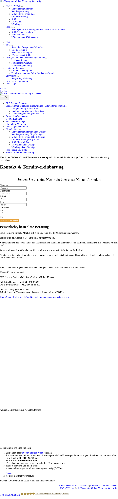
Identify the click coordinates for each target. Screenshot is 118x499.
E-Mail (3, 196)
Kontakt (3, 91)
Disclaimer (84, 485)
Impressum (95, 485)
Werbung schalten (110, 485)
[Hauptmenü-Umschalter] (4, 97)
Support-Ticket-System (32, 453)
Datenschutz (71, 485)
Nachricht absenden (9, 220)
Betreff (3, 202)
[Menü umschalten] (22, 6)
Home (8, 473)
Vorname (4, 185)
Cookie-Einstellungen (10, 494)
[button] (59, 88)
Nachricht (4, 207)
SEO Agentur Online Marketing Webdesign (98, 488)
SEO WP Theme (67, 488)
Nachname (5, 190)
